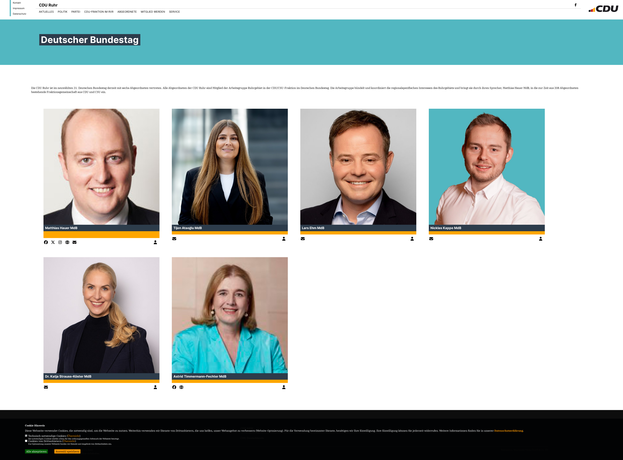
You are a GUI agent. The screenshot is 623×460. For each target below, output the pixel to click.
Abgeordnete (127, 11)
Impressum (18, 8)
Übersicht (73, 435)
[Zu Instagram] (61, 243)
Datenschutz (19, 13)
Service (174, 11)
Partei (75, 11)
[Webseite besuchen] (68, 243)
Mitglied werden (153, 11)
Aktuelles (46, 11)
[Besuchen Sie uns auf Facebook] (576, 5)
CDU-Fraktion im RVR (98, 11)
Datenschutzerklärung (508, 430)
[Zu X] (54, 243)
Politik (62, 11)
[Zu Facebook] (46, 243)
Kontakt (17, 2)
